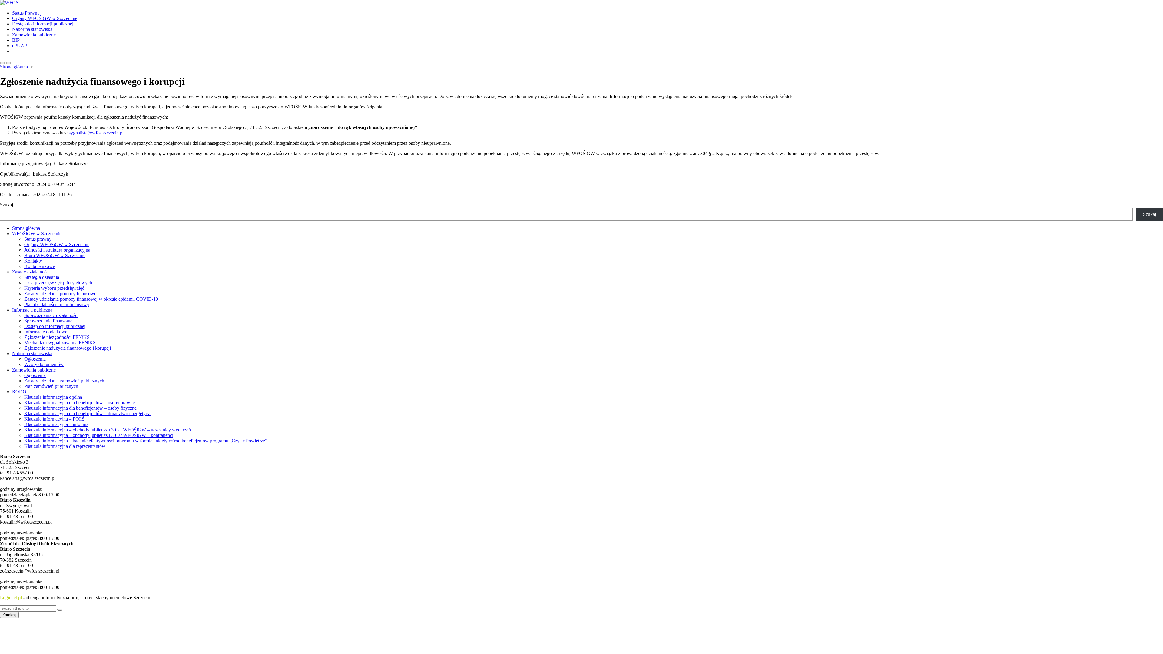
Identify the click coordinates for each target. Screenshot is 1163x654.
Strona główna (14, 66)
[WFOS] (581, 2)
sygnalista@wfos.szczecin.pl (96, 132)
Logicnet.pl (11, 597)
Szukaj (6, 204)
